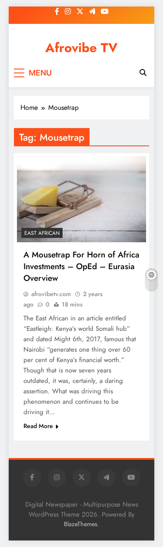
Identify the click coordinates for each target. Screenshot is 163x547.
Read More (38, 426)
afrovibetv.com (51, 294)
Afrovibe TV (81, 48)
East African (42, 233)
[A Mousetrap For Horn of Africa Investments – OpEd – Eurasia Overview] (81, 199)
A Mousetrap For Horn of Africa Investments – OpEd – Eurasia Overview (81, 266)
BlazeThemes (80, 524)
